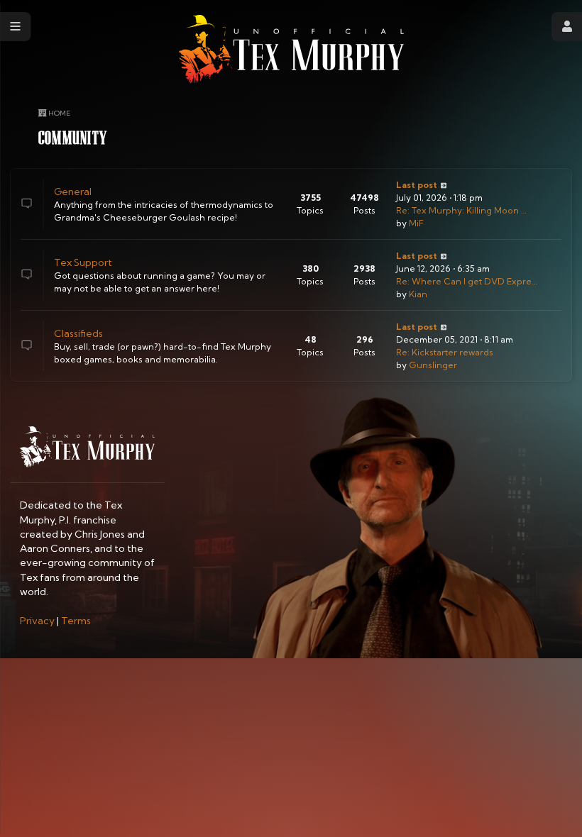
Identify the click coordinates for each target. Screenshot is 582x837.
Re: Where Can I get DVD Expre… (466, 281)
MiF (416, 223)
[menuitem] (37, 620)
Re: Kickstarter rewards (444, 352)
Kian (418, 294)
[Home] (291, 49)
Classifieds (78, 333)
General (73, 191)
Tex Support (83, 262)
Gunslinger (433, 365)
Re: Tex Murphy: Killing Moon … (461, 210)
